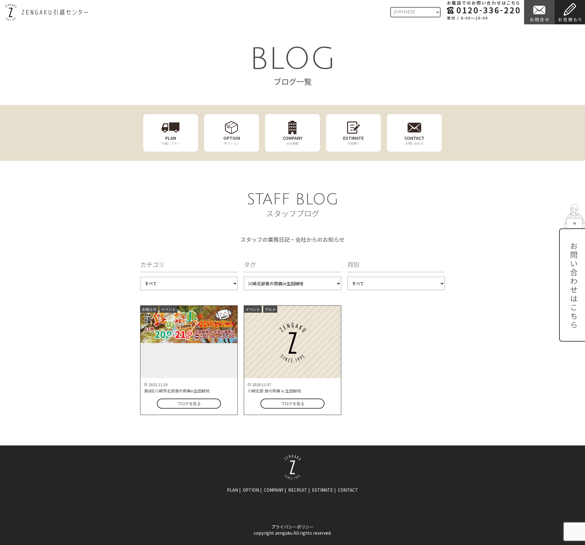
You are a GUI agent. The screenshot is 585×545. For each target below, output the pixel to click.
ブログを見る (189, 403)
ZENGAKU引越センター (46, 12)
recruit (297, 490)
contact (348, 490)
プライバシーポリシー (292, 527)
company (273, 490)
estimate (322, 490)
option (251, 490)
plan (232, 490)
